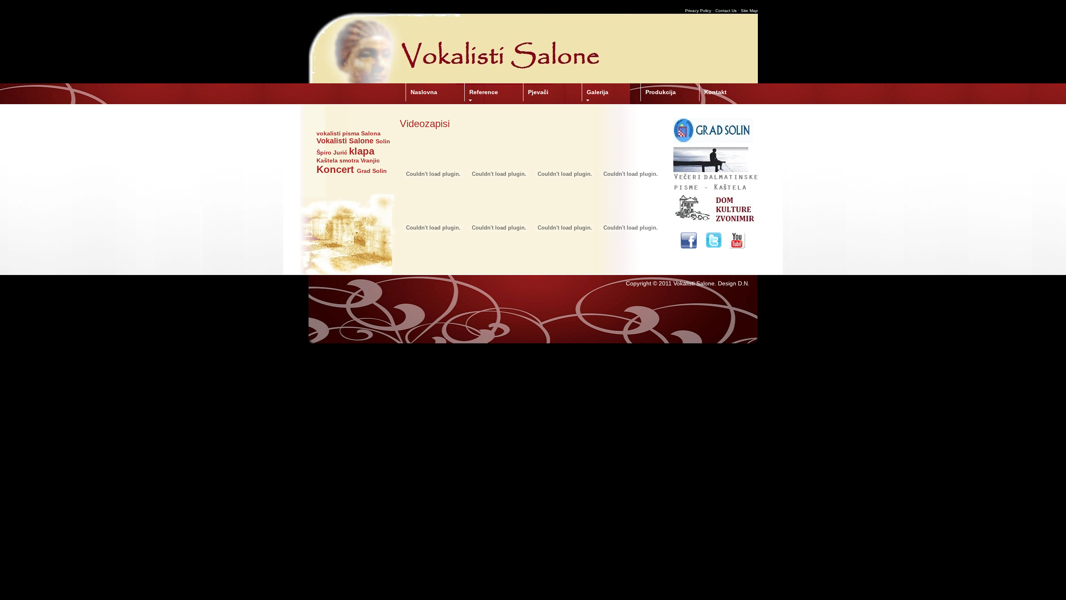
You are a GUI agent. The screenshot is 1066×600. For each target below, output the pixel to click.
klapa (361, 151)
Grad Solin (372, 171)
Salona (371, 133)
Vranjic (370, 160)
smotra (349, 160)
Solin (383, 141)
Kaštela (327, 160)
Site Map (749, 10)
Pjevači (538, 92)
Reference (483, 92)
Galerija (597, 92)
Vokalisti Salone (345, 141)
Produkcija (660, 92)
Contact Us (726, 10)
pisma (350, 133)
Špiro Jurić (331, 152)
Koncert (335, 169)
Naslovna (424, 92)
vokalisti (328, 133)
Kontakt (715, 92)
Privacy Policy (698, 10)
